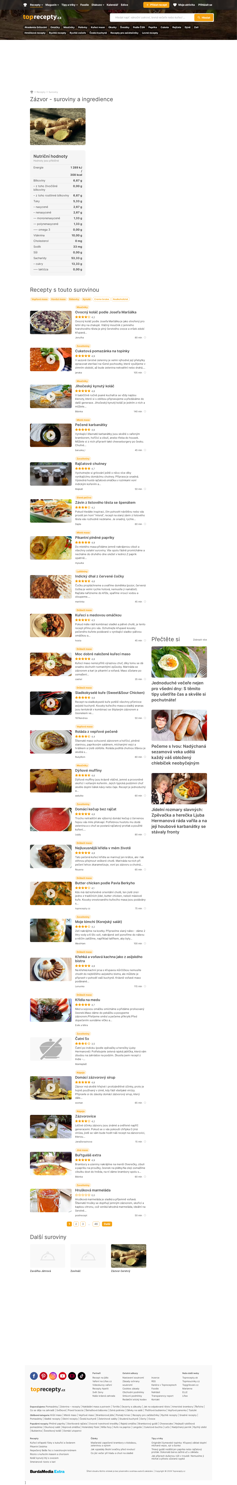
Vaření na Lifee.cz (102, 1381)
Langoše (137, 1427)
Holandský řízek (90, 1427)
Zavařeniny (83, 346)
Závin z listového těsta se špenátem (105, 502)
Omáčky (55, 27)
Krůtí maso (56, 1415)
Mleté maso (83, 420)
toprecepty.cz (82, 908)
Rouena (79, 869)
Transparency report (162, 1395)
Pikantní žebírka (38, 1446)
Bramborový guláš (148, 1423)
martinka (79, 601)
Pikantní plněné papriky (94, 537)
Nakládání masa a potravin (96, 1406)
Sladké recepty (52, 1418)
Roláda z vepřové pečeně (96, 731)
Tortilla (116, 1406)
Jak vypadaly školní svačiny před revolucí (113, 1449)
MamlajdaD (81, 1064)
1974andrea (81, 718)
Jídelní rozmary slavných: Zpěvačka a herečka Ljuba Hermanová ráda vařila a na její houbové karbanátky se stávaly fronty (179, 821)
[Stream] (72, 1376)
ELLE (185, 1392)
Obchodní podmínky (133, 1392)
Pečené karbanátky (91, 425)
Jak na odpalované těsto (156, 1406)
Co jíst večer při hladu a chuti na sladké (112, 1453)
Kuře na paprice (122, 1427)
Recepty (41, 92)
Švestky (124, 27)
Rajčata (176, 27)
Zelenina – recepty (70, 1406)
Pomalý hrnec (123, 1415)
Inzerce (155, 1377)
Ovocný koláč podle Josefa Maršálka (105, 312)
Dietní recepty (70, 1418)
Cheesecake (166, 1423)
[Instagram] (53, 1376)
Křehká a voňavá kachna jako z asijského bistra (108, 959)
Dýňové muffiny (88, 770)
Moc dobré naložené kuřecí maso (102, 654)
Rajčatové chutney (91, 464)
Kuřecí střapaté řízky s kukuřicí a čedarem (52, 1442)
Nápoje (81, 1072)
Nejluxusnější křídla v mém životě (103, 848)
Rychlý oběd (199, 1427)
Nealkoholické (120, 299)
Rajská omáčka (128, 1423)
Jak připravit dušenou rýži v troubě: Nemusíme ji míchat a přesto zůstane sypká (177, 1457)
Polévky (82, 27)
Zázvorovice (85, 1116)
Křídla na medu (87, 1000)
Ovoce (151, 1418)
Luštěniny (82, 571)
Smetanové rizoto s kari (43, 1461)
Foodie (155, 1388)
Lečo (167, 1427)
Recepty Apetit (100, 1388)
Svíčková (61, 1410)
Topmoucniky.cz (191, 1381)
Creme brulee (101, 299)
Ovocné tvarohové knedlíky (103, 1423)
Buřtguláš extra (88, 1155)
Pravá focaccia (75, 1410)
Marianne (187, 1388)
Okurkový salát (52, 1427)
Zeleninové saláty (107, 1418)
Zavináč (75, 1271)
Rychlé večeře (78, 32)
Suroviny (53, 92)
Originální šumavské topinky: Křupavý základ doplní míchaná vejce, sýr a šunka (178, 1444)
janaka (78, 372)
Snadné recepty (188, 1415)
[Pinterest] (43, 1376)
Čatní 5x (82, 1039)
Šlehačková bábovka (96, 1410)
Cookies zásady (130, 1388)
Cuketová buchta (153, 1427)
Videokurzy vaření (102, 1384)
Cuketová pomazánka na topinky (102, 351)
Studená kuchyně (128, 1418)
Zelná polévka (116, 1410)
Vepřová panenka (177, 1410)
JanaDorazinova (83, 1141)
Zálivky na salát (134, 1410)
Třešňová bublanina (155, 1410)
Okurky (112, 27)
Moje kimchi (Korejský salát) (98, 922)
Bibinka (79, 411)
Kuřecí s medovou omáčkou (98, 615)
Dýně (188, 27)
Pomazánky (52, 1406)
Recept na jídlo (100, 1377)
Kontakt (155, 1399)
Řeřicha (199, 1406)
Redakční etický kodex (134, 1399)
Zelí (196, 27)
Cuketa (165, 27)
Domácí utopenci (72, 1430)
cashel (78, 679)
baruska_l (80, 450)
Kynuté (87, 299)
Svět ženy (97, 1392)
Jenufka (79, 337)
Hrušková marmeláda (93, 1190)
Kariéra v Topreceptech (164, 1384)
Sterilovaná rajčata (77, 1423)
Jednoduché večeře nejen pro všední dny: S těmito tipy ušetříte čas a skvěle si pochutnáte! (178, 691)
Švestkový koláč (52, 1430)
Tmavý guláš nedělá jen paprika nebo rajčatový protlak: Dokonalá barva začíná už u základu (176, 1450)
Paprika (153, 27)
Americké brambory (182, 1406)
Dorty (143, 1418)
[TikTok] (82, 1376)
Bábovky (74, 299)
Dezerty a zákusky (131, 1406)
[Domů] (31, 92)
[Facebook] (34, 1376)
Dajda (78, 524)
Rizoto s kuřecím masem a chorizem (49, 1454)
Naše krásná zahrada (103, 1395)
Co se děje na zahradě (42, 1410)
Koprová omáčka (71, 1427)
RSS (153, 1381)
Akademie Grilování (36, 27)
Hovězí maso (58, 299)
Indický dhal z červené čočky (99, 576)
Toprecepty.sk (190, 1377)
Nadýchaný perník (181, 1427)
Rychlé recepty (57, 32)
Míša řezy (106, 1427)
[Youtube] (62, 1376)
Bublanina (36, 1430)
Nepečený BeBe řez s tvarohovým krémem (53, 1450)
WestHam (80, 943)
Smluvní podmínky (132, 1395)
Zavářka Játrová (40, 1271)
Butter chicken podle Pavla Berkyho (105, 883)
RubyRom (80, 757)
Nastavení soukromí (133, 1377)
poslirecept (81, 1215)
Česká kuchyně (98, 32)
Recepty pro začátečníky (124, 32)
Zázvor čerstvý (120, 1271)
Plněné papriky (57, 1423)
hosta (78, 640)
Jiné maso (82, 1150)
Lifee (185, 1395)
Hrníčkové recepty (35, 32)
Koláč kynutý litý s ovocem (44, 1458)
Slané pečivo (84, 497)
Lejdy (78, 834)
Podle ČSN (139, 27)
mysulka (79, 563)
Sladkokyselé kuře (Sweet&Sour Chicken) (110, 693)
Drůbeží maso (84, 610)
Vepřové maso (40, 299)
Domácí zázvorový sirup (95, 1077)
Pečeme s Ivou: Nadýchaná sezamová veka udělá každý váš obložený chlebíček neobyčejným (178, 755)
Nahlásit (155, 1392)
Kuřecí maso (98, 27)
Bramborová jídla (105, 1415)
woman (79, 1102)
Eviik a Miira (81, 1025)
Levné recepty (150, 32)
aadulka (79, 795)
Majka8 (79, 489)
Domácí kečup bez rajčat (95, 809)
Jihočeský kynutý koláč (94, 386)
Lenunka (79, 986)
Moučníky (69, 27)
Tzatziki (193, 1410)
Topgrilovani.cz (190, 1384)
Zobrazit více (200, 639)
